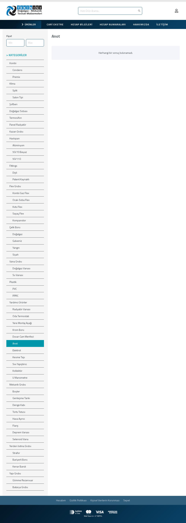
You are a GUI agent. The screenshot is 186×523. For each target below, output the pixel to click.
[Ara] (139, 11)
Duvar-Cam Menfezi (23, 336)
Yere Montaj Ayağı (22, 323)
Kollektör (17, 371)
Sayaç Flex (18, 213)
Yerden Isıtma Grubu (20, 446)
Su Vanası (18, 275)
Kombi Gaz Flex (21, 193)
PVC (15, 289)
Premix (16, 77)
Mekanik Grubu (17, 384)
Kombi (12, 63)
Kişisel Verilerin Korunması (105, 500)
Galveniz (17, 241)
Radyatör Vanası (21, 309)
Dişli (15, 172)
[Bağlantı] (25, 11)
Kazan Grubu (16, 131)
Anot (15, 343)
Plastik (13, 282)
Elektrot (17, 350)
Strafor (16, 453)
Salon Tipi (18, 97)
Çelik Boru (14, 227)
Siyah (16, 254)
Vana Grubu (15, 261)
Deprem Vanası (21, 432)
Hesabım (61, 500)
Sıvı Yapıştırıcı (20, 364)
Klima (12, 83)
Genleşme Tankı (21, 398)
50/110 (17, 159)
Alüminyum (18, 145)
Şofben (13, 104)
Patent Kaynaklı (21, 179)
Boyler (16, 391)
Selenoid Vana (20, 439)
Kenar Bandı (19, 466)
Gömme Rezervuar (23, 480)
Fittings (13, 166)
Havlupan (14, 138)
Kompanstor (19, 220)
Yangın (16, 248)
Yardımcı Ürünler (18, 302)
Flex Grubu (15, 186)
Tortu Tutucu (19, 412)
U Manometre (20, 377)
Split (15, 90)
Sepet (126, 500)
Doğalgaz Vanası (21, 268)
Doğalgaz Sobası (18, 111)
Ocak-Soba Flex (21, 200)
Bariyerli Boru (20, 459)
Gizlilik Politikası (78, 500)
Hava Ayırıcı (19, 419)
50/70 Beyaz (20, 152)
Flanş (15, 425)
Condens (17, 70)
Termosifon (15, 118)
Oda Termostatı (21, 316)
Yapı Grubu (15, 473)
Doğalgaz (18, 234)
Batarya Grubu (20, 487)
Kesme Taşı (19, 357)
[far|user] (177, 11)
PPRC (15, 296)
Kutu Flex (17, 207)
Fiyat (9, 36)
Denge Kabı (19, 405)
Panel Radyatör (17, 124)
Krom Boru (18, 330)
